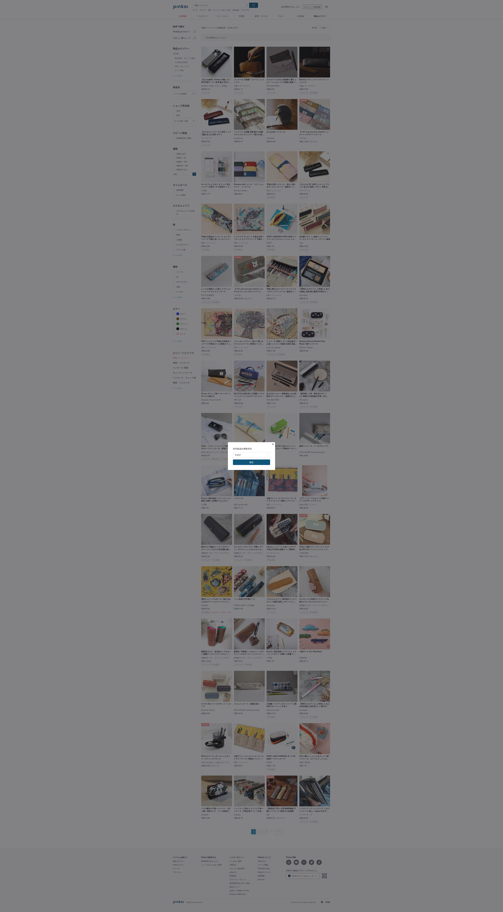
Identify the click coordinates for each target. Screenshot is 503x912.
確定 (251, 462)
